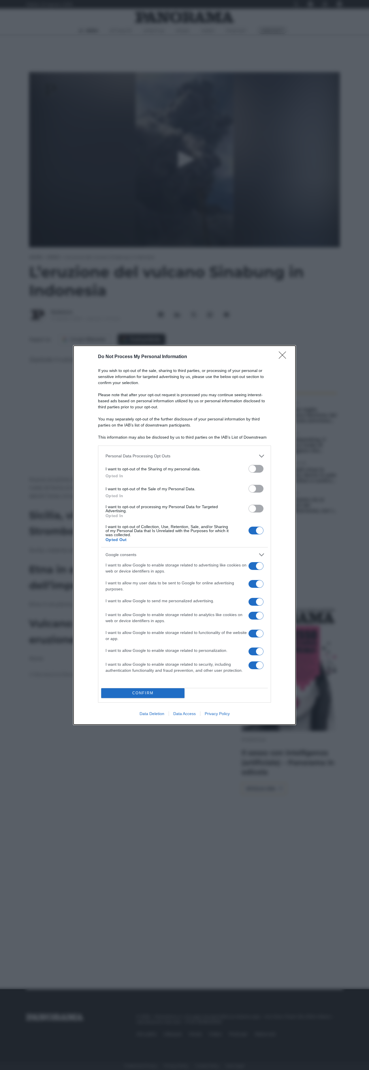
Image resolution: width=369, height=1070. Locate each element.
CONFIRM (143, 693)
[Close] (284, 356)
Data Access (184, 713)
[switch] (255, 469)
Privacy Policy (217, 713)
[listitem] (184, 456)
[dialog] (184, 535)
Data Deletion (152, 713)
